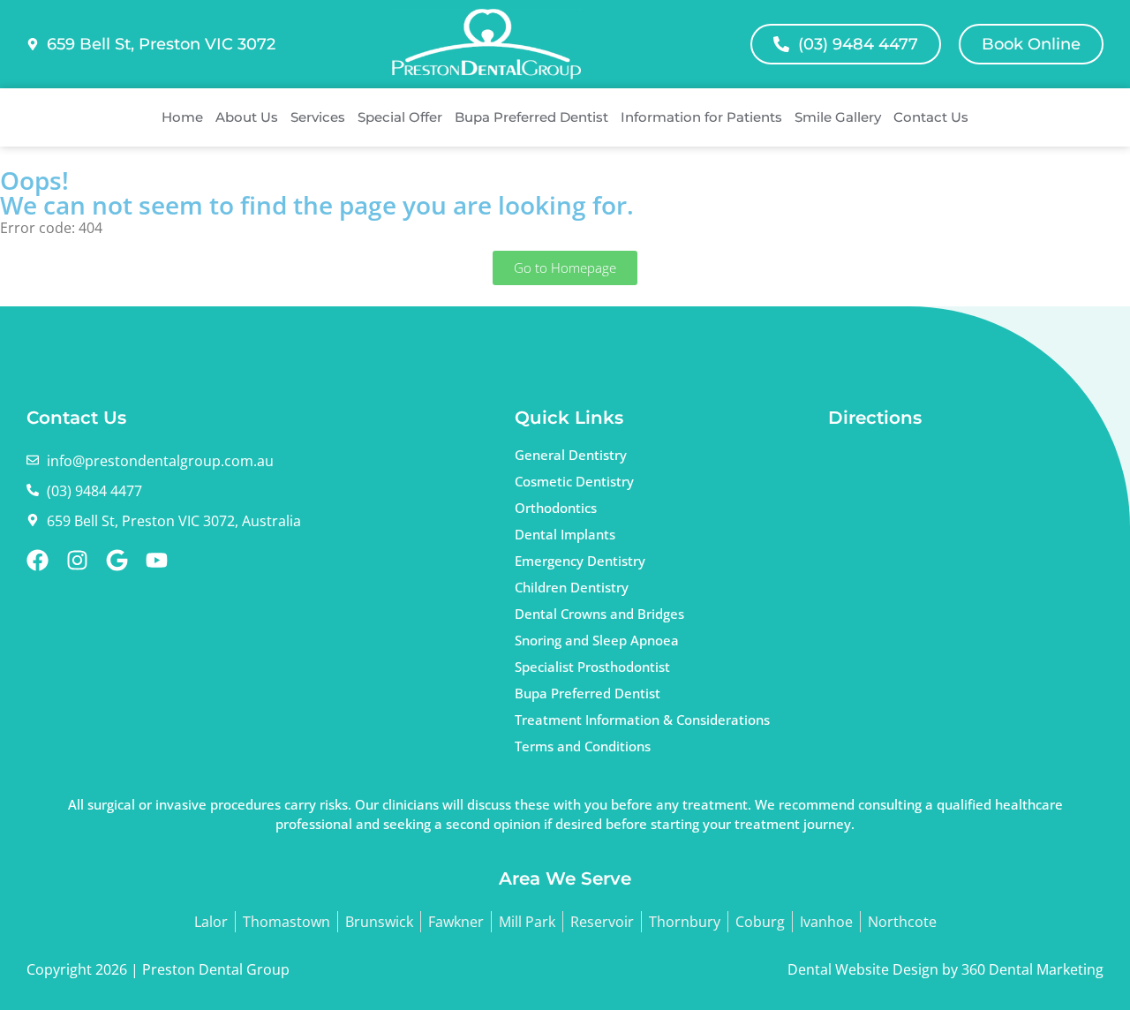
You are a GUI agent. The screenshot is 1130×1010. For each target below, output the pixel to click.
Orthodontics (556, 507)
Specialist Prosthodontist (592, 666)
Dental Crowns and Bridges (599, 613)
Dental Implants (565, 534)
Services (317, 117)
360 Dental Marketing (1032, 969)
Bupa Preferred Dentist (531, 117)
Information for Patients (701, 117)
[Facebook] (37, 560)
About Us (246, 117)
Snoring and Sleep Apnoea (597, 640)
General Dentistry (571, 455)
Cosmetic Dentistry (574, 481)
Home (182, 117)
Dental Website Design (862, 969)
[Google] (117, 560)
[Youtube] (157, 560)
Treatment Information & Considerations (642, 719)
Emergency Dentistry (580, 560)
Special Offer (400, 117)
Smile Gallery (838, 117)
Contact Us (930, 117)
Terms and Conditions (583, 746)
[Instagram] (77, 560)
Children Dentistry (572, 587)
